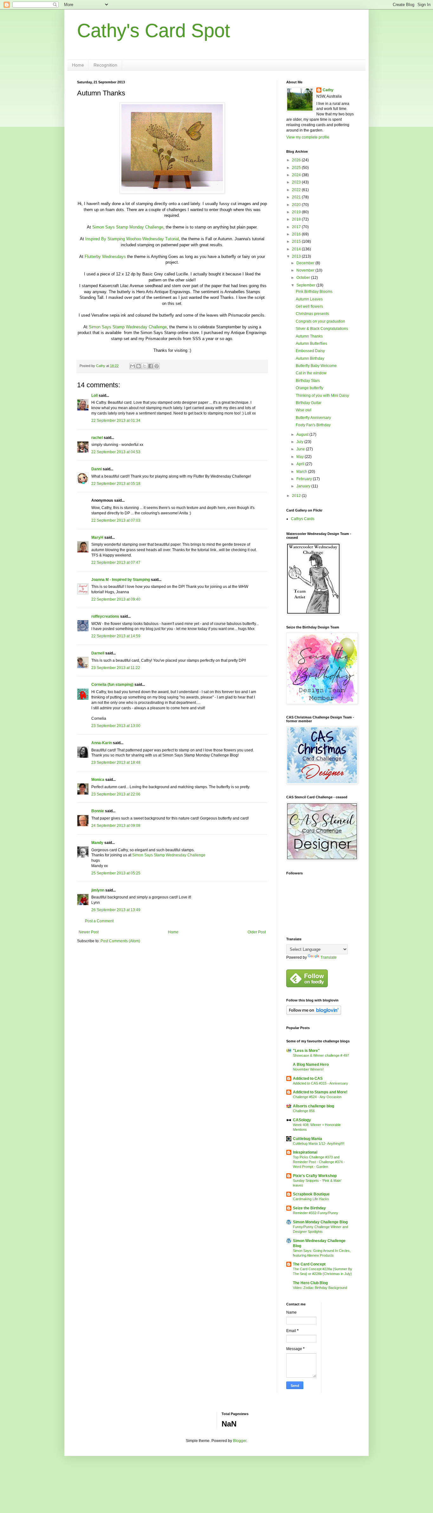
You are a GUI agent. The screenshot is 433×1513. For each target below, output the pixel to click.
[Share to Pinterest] (156, 366)
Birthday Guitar (308, 403)
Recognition (105, 65)
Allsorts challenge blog (313, 1106)
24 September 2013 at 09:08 (115, 825)
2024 (297, 175)
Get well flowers (309, 306)
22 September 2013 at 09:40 (115, 599)
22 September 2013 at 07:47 (115, 562)
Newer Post (89, 932)
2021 (297, 197)
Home (78, 65)
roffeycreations (105, 616)
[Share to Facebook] (150, 366)
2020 (297, 205)
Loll (94, 395)
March (302, 471)
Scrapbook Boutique (311, 1194)
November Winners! (308, 1069)
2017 (297, 227)
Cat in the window (311, 373)
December (305, 263)
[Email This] (132, 366)
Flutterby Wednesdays (105, 256)
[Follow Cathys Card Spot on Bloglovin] (313, 1013)
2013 (297, 256)
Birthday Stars (308, 380)
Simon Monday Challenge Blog (320, 1222)
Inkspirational (305, 1152)
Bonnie (97, 811)
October (303, 277)
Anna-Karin (101, 743)
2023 (297, 182)
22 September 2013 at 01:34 (115, 420)
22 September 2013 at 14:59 (115, 636)
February (304, 479)
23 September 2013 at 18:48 (115, 762)
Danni (96, 469)
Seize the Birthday (309, 1208)
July (300, 442)
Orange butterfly (309, 388)
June (301, 449)
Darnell (97, 653)
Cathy (328, 90)
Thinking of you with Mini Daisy (322, 395)
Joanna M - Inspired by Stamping (120, 579)
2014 (297, 249)
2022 (297, 190)
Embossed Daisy (310, 351)
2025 (297, 167)
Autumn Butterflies (311, 343)
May (300, 456)
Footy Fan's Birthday (313, 425)
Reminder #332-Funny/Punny (315, 1213)
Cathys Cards (302, 519)
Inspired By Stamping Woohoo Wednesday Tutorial (132, 238)
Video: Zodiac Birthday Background (320, 1288)
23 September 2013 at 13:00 (115, 726)
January (303, 486)
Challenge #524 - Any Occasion (317, 1097)
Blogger (239, 1441)
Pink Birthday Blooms (314, 291)
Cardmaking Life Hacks (311, 1199)
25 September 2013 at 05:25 (115, 873)
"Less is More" (306, 1050)
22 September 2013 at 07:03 (115, 520)
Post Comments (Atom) (120, 941)
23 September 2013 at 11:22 (115, 668)
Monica (97, 779)
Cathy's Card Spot (153, 30)
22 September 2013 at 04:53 (115, 452)
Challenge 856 (304, 1111)
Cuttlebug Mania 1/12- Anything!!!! (318, 1143)
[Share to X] (144, 366)
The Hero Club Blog (310, 1283)
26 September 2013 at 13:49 (115, 910)
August (302, 434)
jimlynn (97, 890)
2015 (297, 241)
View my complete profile (307, 137)
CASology (302, 1120)
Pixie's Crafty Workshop (315, 1176)
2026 (297, 160)
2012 (297, 495)
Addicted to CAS (308, 1078)
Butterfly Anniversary (313, 417)
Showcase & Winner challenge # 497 (321, 1055)
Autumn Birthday (310, 358)
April (300, 464)
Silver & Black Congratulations (322, 328)
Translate (328, 957)
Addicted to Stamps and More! (320, 1092)
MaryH (97, 537)
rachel (97, 437)
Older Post (257, 932)
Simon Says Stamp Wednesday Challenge (128, 327)
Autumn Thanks (309, 336)
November (305, 270)
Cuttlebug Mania (307, 1138)
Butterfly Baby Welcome (316, 366)
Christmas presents (312, 314)
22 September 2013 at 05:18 (115, 483)
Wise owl (303, 410)
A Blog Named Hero (311, 1064)
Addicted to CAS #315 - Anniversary (320, 1083)
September (306, 285)
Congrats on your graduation (320, 321)
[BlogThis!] (138, 366)
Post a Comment (99, 921)
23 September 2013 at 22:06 (115, 794)
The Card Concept (309, 1264)
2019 (297, 212)
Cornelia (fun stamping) (112, 684)
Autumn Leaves (309, 299)
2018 (297, 219)
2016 (297, 234)
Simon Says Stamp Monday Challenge (127, 227)
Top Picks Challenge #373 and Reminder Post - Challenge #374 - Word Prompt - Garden (319, 1162)
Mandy (97, 842)
